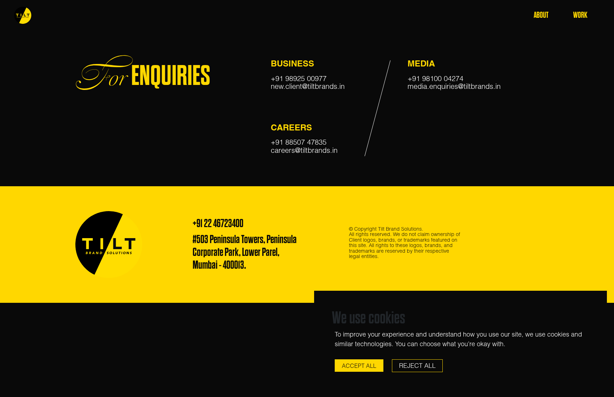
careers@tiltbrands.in (304, 150)
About (541, 15)
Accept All (359, 365)
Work (580, 15)
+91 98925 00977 (299, 78)
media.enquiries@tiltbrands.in (454, 86)
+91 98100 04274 (435, 78)
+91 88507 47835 (299, 142)
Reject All (417, 365)
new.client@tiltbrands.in (308, 86)
